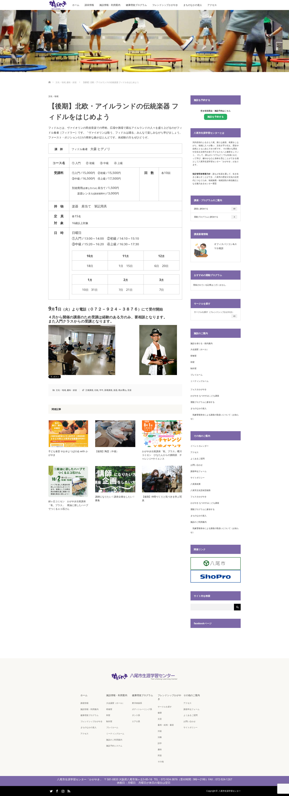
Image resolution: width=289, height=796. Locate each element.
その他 (161, 761)
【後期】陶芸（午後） (107, 451)
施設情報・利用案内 (109, 5)
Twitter (50, 790)
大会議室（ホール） (199, 349)
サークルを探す (165, 706)
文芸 (160, 718)
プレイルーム (196, 374)
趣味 (160, 749)
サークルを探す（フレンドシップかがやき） (214, 314)
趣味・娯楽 (72, 390)
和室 (192, 362)
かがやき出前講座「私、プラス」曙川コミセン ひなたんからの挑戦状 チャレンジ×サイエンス (162, 455)
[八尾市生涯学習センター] (144, 678)
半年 (101, 390)
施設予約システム (114, 745)
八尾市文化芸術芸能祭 (200, 490)
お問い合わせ (196, 465)
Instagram (62, 790)
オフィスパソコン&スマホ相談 (225, 246)
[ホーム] (49, 78)
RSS (68, 790)
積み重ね (122, 390)
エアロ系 (136, 721)
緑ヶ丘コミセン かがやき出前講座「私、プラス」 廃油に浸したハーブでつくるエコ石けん (68, 505)
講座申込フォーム (198, 471)
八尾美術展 (195, 484)
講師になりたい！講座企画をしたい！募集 (115, 498)
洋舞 (160, 737)
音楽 (129, 390)
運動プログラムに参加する (214, 216)
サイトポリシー (197, 477)
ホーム (75, 5)
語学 (160, 743)
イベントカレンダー (199, 446)
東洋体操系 (137, 703)
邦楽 (160, 755)
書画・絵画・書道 (166, 724)
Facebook (56, 790)
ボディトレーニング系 (142, 709)
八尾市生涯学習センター (230, 790)
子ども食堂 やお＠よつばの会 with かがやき (68, 453)
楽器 (115, 390)
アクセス (212, 5)
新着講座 (108, 390)
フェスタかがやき (198, 389)
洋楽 (160, 731)
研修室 (193, 355)
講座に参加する (214, 208)
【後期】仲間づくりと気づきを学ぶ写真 (162, 498)
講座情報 (89, 5)
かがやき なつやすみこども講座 (204, 395)
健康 (160, 712)
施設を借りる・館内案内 (201, 343)
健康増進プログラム (136, 5)
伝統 (96, 390)
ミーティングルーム (199, 381)
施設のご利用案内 (198, 522)
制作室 (193, 368)
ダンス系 (136, 715)
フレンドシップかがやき (165, 5)
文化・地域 (53, 96)
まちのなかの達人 (192, 5)
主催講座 (89, 390)
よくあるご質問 (197, 458)
